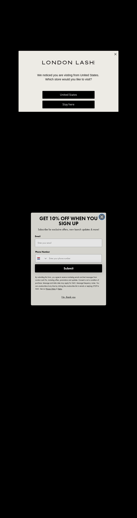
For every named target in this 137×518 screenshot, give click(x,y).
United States (68, 95)
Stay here (68, 104)
